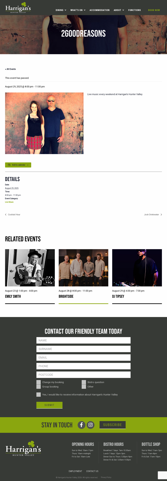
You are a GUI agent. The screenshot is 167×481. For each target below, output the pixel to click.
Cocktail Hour (14, 214)
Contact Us (92, 471)
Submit (49, 405)
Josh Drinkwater (151, 214)
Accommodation (100, 10)
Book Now (154, 10)
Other (91, 386)
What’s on (76, 10)
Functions (134, 10)
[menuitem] (61, 10)
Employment (75, 471)
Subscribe (112, 425)
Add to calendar (18, 165)
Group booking (50, 386)
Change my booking (53, 382)
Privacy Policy (106, 477)
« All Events (10, 69)
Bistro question (96, 382)
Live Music (9, 202)
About (117, 10)
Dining (59, 10)
